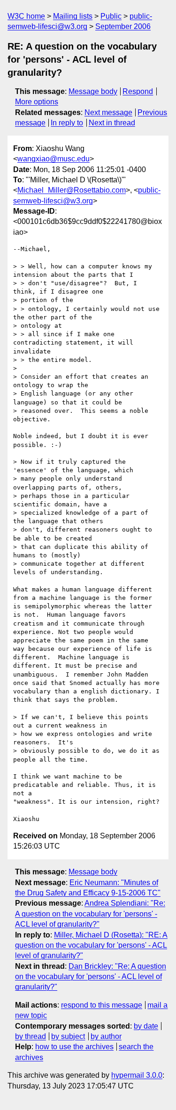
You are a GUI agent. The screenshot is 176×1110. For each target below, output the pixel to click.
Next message (108, 112)
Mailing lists (72, 16)
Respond (137, 91)
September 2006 (123, 26)
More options (36, 102)
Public (111, 16)
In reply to (67, 123)
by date (146, 1026)
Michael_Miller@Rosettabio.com (71, 190)
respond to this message (101, 1005)
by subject (68, 1036)
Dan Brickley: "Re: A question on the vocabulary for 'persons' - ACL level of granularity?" (90, 976)
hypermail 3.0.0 (136, 1075)
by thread (30, 1036)
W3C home (26, 16)
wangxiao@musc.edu (53, 159)
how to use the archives (74, 1047)
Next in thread (112, 123)
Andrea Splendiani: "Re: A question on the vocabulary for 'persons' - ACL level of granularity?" (90, 913)
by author (106, 1036)
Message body (93, 91)
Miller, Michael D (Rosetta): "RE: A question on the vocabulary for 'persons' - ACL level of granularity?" (91, 945)
